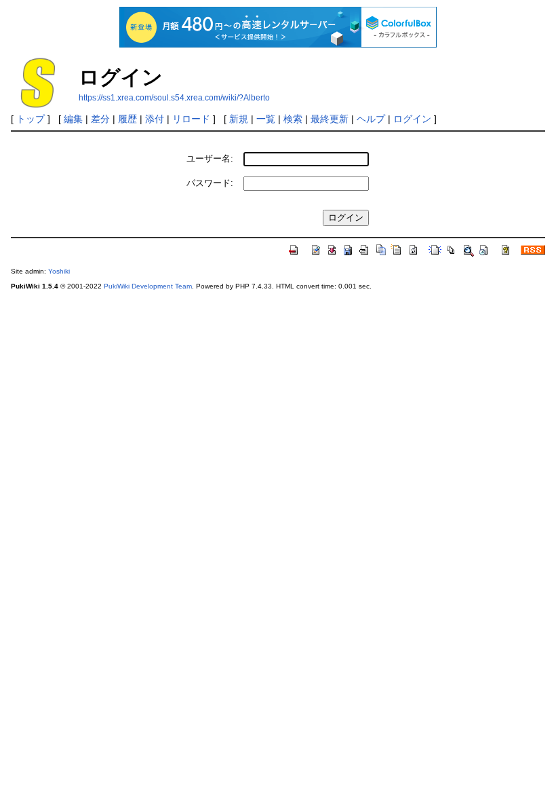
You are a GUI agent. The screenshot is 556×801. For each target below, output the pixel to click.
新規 (238, 118)
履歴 (127, 118)
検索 (292, 118)
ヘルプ (371, 118)
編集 (73, 118)
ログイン (412, 118)
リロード (191, 118)
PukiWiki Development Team (148, 286)
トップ (30, 118)
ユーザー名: (209, 158)
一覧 (265, 118)
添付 (154, 118)
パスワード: (209, 183)
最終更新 (330, 118)
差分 (100, 118)
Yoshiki (59, 271)
